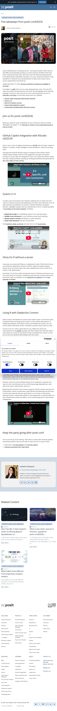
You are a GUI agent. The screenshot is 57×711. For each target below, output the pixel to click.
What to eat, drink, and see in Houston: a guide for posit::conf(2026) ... (42, 532)
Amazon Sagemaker (20, 672)
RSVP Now (42, 2)
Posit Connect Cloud (20, 632)
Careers (31, 663)
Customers (46, 616)
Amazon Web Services (21, 675)
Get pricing (18, 643)
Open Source (33, 616)
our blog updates (18, 445)
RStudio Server (33, 625)
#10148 (35, 145)
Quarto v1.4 (8, 101)
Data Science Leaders (7, 634)
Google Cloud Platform (21, 681)
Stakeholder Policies (34, 675)
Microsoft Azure (19, 678)
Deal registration (20, 663)
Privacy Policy (20, 706)
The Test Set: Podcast (7, 679)
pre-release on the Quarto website (15, 209)
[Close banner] (54, 338)
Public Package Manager (19, 636)
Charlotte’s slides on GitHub (14, 224)
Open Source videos (34, 649)
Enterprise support (6, 688)
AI (29, 634)
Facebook (39, 704)
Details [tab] (28, 343)
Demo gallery (5, 666)
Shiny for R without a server (13, 103)
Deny (10, 371)
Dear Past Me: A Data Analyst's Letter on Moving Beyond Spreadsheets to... (13, 532)
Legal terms (32, 672)
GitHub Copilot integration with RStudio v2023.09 (19, 98)
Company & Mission (34, 660)
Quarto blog (42, 224)
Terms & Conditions (6, 706)
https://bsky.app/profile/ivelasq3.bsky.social (21, 482)
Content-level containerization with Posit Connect (19, 107)
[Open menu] (54, 7)
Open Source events (34, 643)
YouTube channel (32, 445)
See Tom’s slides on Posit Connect (13, 161)
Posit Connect (19, 622)
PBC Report (32, 666)
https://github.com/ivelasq (28, 482)
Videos (3, 669)
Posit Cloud (18, 630)
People (31, 640)
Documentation (5, 685)
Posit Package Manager (19, 626)
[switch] (21, 364)
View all (3, 646)
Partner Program (20, 660)
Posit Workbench (20, 619)
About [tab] (47, 343)
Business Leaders (6, 640)
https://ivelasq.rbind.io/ (32, 482)
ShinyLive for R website (34, 277)
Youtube (35, 704)
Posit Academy (5, 643)
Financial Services (6, 619)
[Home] (7, 7)
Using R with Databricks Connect (14, 105)
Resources (4, 656)
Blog (2, 13)
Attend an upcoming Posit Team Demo (16, 447)
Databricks (18, 669)
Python (31, 631)
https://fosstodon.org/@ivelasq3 (36, 482)
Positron (31, 619)
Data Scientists (5, 631)
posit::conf (4, 682)
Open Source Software (35, 637)
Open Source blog (34, 652)
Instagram (46, 704)
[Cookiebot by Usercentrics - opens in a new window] (45, 339)
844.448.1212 (46, 668)
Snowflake (18, 666)
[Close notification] (55, 2)
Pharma (3, 625)
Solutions (4, 616)
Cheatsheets (32, 646)
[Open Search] (51, 7)
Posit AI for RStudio (20, 640)
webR (13, 89)
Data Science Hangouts (4, 676)
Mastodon (43, 704)
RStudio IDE (32, 622)
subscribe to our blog (9, 95)
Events (3, 672)
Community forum (6, 691)
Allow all (46, 371)
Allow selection (28, 371)
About (31, 656)
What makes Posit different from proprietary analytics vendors (12, 574)
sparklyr (19, 331)
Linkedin (50, 704)
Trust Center (32, 678)
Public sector (4, 628)
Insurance (4, 622)
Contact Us (47, 656)
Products (18, 616)
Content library (5, 663)
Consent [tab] (10, 343)
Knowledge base (5, 694)
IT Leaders (4, 637)
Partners (18, 656)
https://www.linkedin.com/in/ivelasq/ (25, 482)
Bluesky (54, 704)
